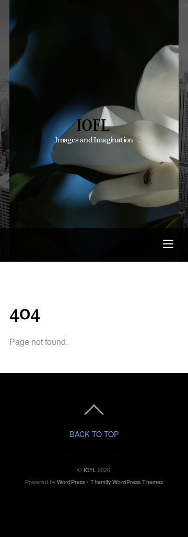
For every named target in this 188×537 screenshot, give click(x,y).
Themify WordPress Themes (126, 482)
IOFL (90, 470)
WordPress (71, 482)
